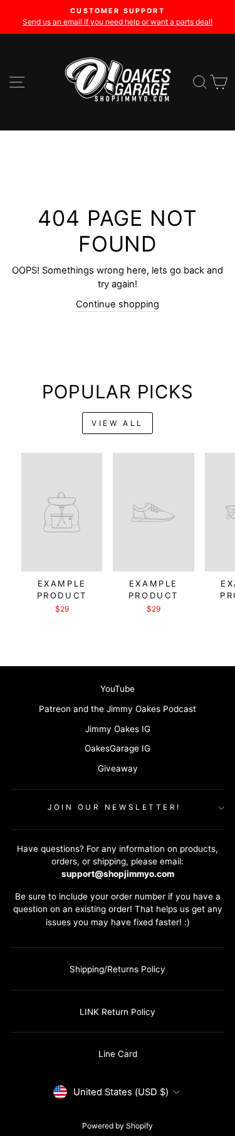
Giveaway (118, 768)
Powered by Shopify (117, 1125)
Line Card (117, 1054)
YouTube (117, 689)
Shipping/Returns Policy (117, 969)
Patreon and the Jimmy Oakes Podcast (117, 709)
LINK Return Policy (117, 1012)
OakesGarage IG (117, 748)
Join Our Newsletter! (114, 807)
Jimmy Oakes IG (117, 729)
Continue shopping (117, 304)
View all (117, 423)
